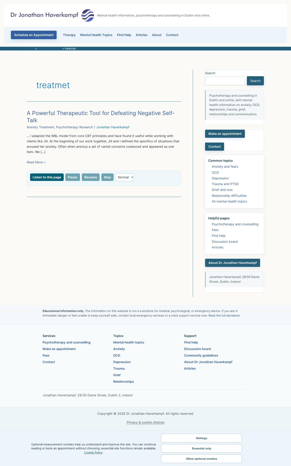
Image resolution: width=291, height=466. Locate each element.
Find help (218, 236)
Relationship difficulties (229, 196)
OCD (215, 172)
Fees (215, 230)
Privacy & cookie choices (145, 422)
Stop (107, 177)
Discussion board (225, 241)
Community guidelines (201, 355)
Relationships (123, 381)
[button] (34, 35)
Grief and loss (222, 190)
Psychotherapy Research (74, 127)
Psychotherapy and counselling (235, 224)
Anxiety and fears (225, 166)
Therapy (69, 35)
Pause (72, 177)
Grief (117, 375)
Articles (141, 35)
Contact (172, 35)
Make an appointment (225, 134)
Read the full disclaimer (224, 315)
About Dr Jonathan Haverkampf (232, 263)
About (157, 35)
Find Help (124, 35)
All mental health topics (229, 201)
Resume (90, 177)
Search (210, 73)
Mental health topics (128, 342)
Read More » (36, 162)
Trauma (119, 368)
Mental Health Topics (96, 35)
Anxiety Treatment (40, 127)
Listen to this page (47, 177)
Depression (220, 178)
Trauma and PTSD (225, 184)
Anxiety (119, 349)
